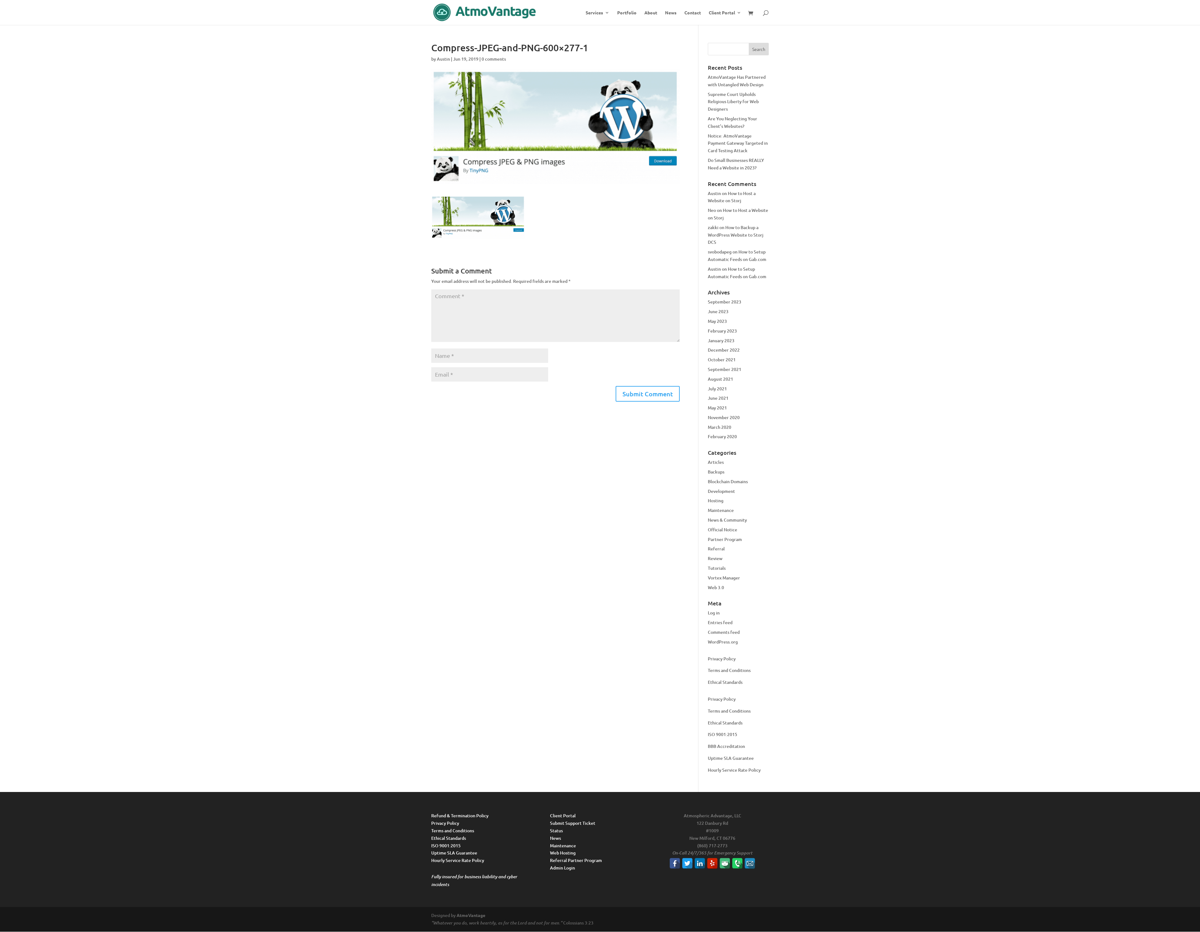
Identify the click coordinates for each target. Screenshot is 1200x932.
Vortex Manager (724, 578)
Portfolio (627, 12)
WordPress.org (723, 642)
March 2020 (719, 427)
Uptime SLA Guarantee (731, 758)
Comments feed (724, 632)
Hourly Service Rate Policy (734, 770)
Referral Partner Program (576, 860)
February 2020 (722, 436)
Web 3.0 (716, 587)
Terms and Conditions (729, 670)
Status (556, 831)
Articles (716, 462)
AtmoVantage (471, 915)
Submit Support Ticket (572, 823)
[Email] (749, 863)
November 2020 (724, 417)
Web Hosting (563, 853)
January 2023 (721, 340)
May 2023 (717, 321)
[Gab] (724, 863)
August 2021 (720, 379)
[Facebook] (674, 863)
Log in (714, 613)
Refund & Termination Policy (459, 816)
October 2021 (722, 360)
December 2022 (724, 350)
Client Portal (722, 12)
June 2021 (718, 398)
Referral (716, 549)
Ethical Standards (725, 682)
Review (715, 558)
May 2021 (717, 408)
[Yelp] (712, 863)
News (671, 12)
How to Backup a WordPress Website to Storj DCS (735, 234)
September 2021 (724, 369)
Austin (443, 59)
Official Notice (722, 530)
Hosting (715, 501)
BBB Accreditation (726, 746)
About (650, 12)
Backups (716, 472)
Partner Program (725, 539)
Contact (692, 12)
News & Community (727, 520)
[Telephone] (737, 863)
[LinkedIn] (699, 863)
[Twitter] (687, 863)
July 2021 (717, 389)
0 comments (494, 59)
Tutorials (717, 568)
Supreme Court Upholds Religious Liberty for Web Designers (733, 101)
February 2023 (722, 331)
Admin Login (562, 868)
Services (594, 12)
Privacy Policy (722, 659)
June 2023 (718, 311)
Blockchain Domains (728, 481)
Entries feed (720, 622)
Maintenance (721, 510)
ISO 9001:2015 (722, 734)
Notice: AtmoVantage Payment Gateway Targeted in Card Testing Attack (738, 143)
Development (721, 491)
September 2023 (724, 302)
